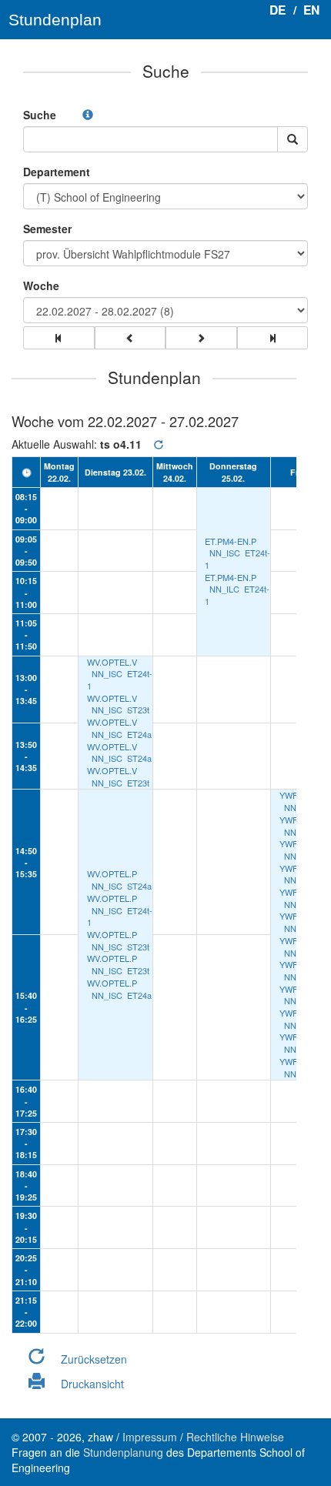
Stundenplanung (123, 1452)
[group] (59, 337)
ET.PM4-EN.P (230, 541)
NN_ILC (224, 589)
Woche (41, 285)
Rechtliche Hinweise (235, 1436)
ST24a (139, 758)
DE (277, 9)
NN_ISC (224, 552)
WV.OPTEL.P (112, 874)
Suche (39, 114)
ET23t (138, 782)
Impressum (149, 1436)
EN (311, 9)
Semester (47, 228)
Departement (56, 171)
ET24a (139, 734)
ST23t (138, 709)
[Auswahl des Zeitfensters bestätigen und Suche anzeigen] (292, 139)
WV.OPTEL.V (112, 662)
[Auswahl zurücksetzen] (158, 444)
